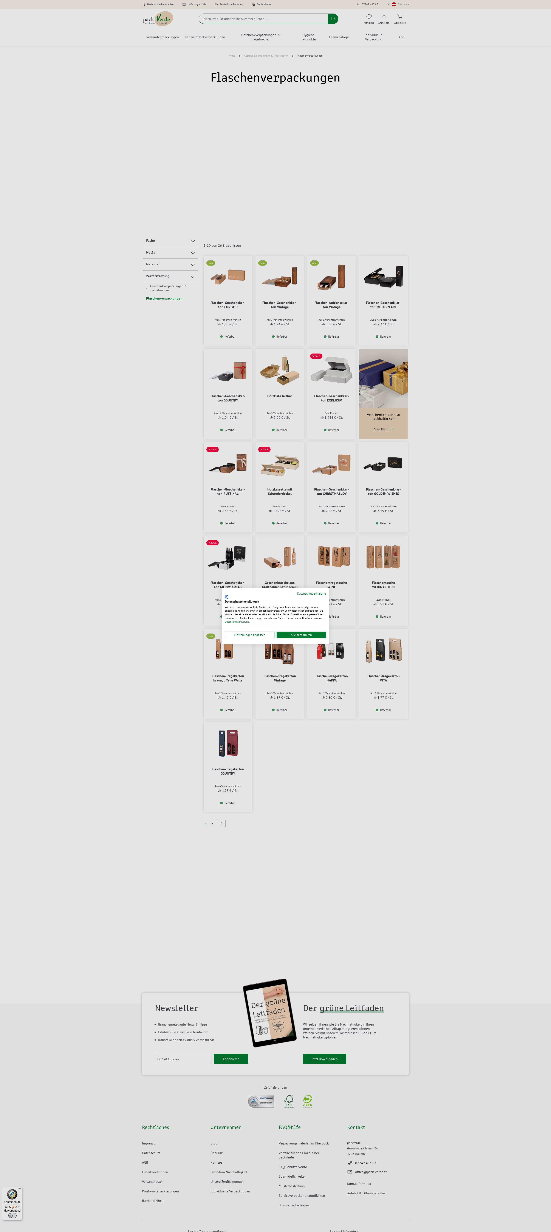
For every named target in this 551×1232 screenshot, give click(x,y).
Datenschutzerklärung (311, 593)
